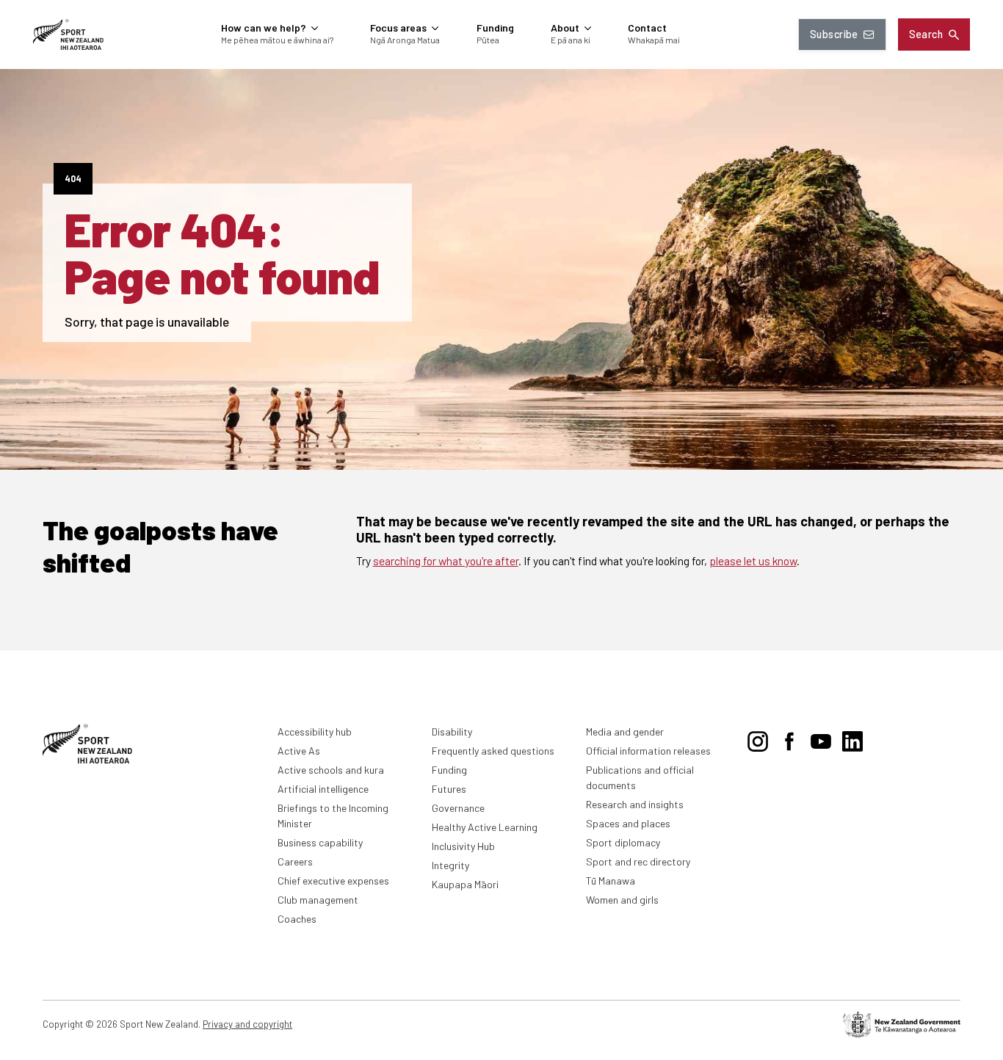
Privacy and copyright (247, 1024)
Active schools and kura (331, 769)
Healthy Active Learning (484, 827)
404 (73, 178)
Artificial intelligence (323, 789)
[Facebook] (789, 739)
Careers (295, 861)
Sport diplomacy (623, 842)
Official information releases (648, 750)
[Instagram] (757, 739)
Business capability (320, 842)
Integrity (450, 865)
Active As (299, 750)
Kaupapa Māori (465, 884)
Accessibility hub (315, 731)
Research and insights (635, 804)
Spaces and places (628, 823)
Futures (449, 789)
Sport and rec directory (638, 861)
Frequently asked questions (493, 750)
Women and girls (622, 899)
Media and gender (625, 731)
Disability (452, 731)
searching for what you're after (445, 560)
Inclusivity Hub (463, 846)
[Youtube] (821, 739)
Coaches (297, 918)
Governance (458, 808)
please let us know (753, 560)
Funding (449, 769)
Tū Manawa (610, 880)
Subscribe (834, 34)
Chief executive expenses (333, 880)
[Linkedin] (852, 739)
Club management (318, 899)
